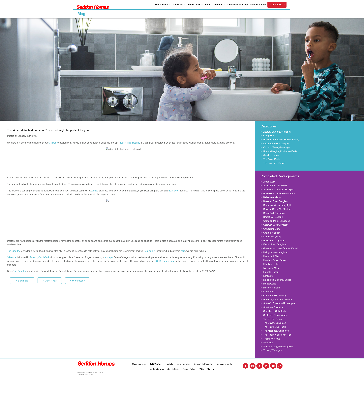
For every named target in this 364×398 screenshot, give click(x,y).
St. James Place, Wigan (275, 315)
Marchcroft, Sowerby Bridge (277, 279)
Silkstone (53, 143)
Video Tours (193, 4)
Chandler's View (271, 228)
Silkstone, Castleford (273, 307)
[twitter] (259, 366)
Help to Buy (149, 251)
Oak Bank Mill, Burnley (274, 295)
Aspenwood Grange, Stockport (278, 189)
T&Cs (201, 369)
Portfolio (169, 363)
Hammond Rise (271, 256)
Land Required (258, 4)
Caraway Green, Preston (275, 224)
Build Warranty (156, 363)
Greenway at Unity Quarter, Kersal (280, 248)
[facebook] (245, 366)
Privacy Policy (189, 369)
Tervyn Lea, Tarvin (272, 319)
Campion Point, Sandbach (276, 220)
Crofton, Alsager (271, 232)
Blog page (22, 280)
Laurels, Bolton (271, 272)
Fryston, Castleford (39, 257)
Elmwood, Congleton (274, 240)
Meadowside (269, 283)
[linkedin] (266, 366)
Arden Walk (269, 181)
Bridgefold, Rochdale (274, 213)
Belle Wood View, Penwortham (279, 193)
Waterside (268, 342)
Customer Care (139, 363)
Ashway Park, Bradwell (275, 185)
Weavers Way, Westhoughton (278, 346)
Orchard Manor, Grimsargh (276, 147)
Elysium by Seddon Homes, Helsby (281, 139)
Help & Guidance (214, 4)
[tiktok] (280, 366)
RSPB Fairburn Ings (165, 261)
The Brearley (13, 251)
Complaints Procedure (204, 363)
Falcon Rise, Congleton (275, 244)
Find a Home (161, 4)
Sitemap (210, 369)
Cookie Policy (173, 369)
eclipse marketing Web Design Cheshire (90, 373)
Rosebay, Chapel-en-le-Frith (277, 299)
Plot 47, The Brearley (129, 143)
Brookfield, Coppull (273, 216)
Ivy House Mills (271, 268)
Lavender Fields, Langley (276, 143)
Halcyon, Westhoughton (275, 252)
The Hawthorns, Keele (274, 326)
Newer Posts (76, 280)
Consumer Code (224, 363)
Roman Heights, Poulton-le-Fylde (280, 151)
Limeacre (268, 275)
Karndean (174, 190)
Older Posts (50, 280)
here (183, 251)
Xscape (109, 257)
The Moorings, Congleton (276, 330)
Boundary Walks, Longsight (277, 205)
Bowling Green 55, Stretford (277, 209)
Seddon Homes (271, 155)
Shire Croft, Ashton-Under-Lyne (279, 303)
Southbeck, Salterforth (274, 311)
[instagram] (253, 366)
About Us (178, 4)
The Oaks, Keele (271, 159)
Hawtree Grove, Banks (274, 260)
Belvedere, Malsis (272, 197)
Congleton (268, 135)
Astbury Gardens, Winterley (277, 131)
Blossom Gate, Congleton (276, 201)
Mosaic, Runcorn (271, 287)
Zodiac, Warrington (272, 350)
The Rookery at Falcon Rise (277, 334)
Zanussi (94, 190)
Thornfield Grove (271, 338)
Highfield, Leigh (271, 264)
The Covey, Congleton (274, 322)
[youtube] (273, 366)
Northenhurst (269, 291)
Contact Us (276, 4)
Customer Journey (238, 4)
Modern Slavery (157, 369)
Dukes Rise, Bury (272, 236)
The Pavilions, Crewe (274, 163)
